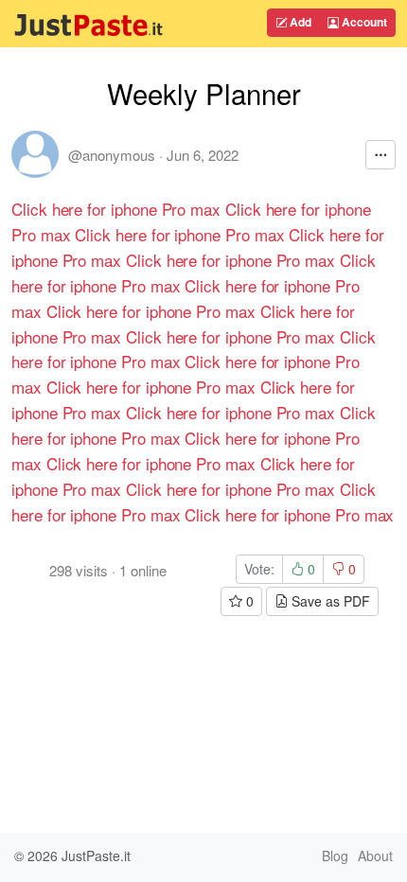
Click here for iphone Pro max (116, 208)
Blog (335, 855)
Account (363, 21)
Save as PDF (329, 600)
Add (299, 21)
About (375, 855)
